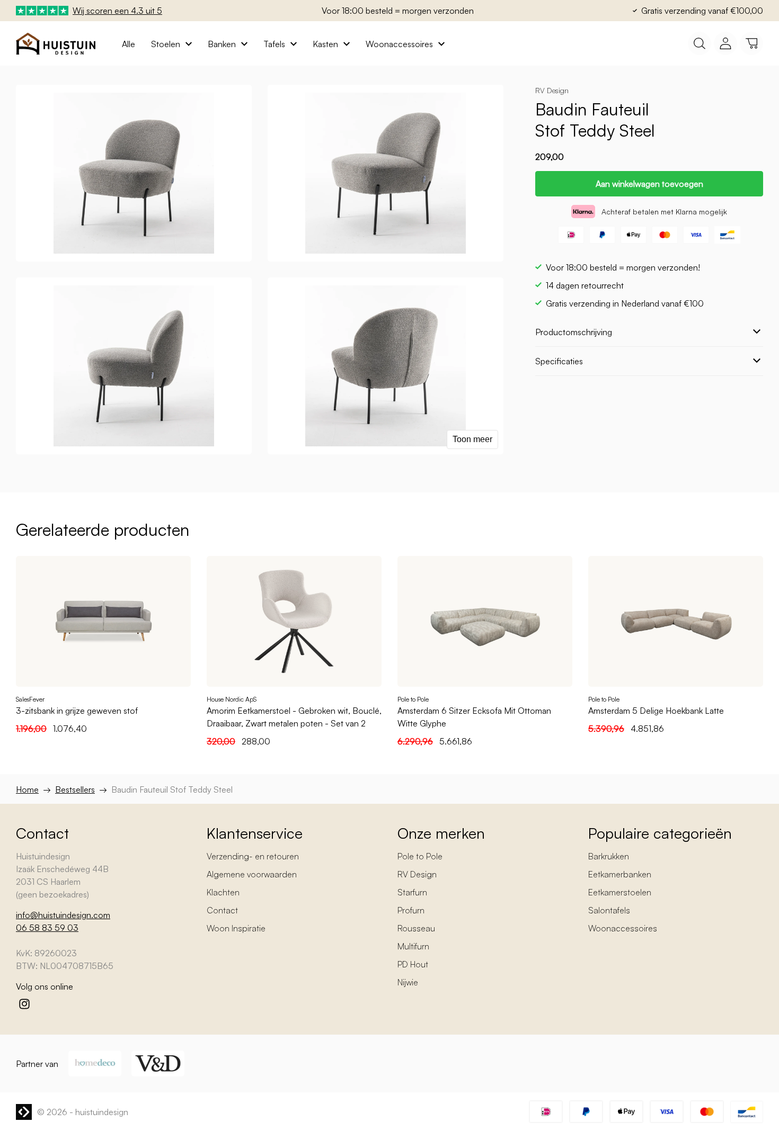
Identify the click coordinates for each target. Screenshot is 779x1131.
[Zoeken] (699, 43)
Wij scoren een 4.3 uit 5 (117, 10)
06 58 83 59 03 (47, 927)
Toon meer (472, 439)
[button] (751, 43)
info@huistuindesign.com (63, 915)
